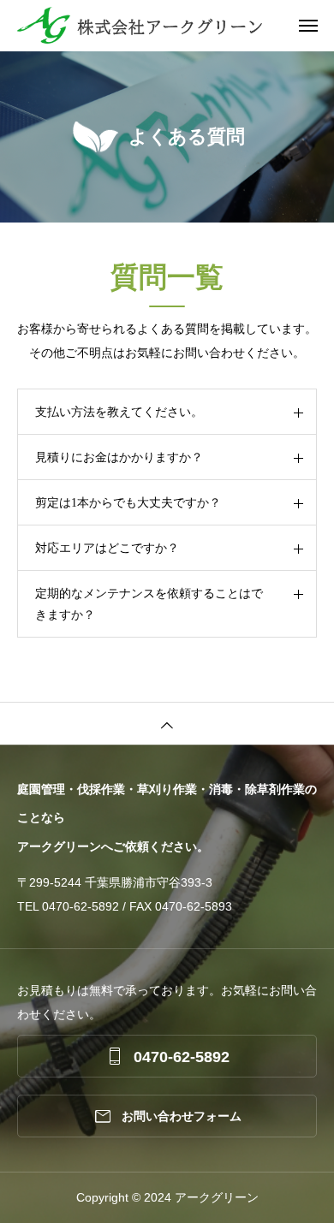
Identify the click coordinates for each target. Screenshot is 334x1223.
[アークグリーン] (175, 25)
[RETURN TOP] (167, 723)
